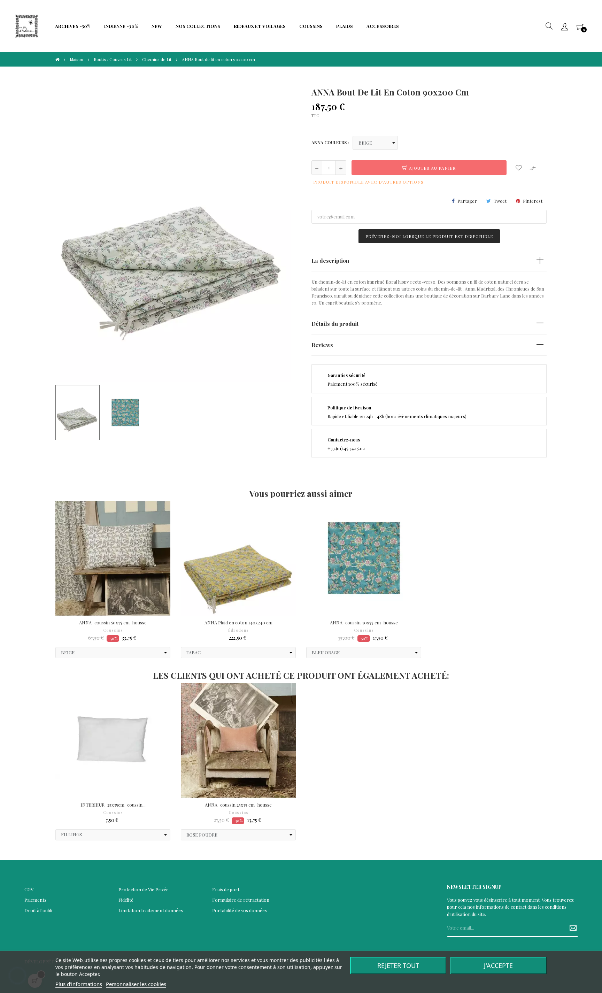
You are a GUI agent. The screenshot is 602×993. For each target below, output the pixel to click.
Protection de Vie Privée (143, 889)
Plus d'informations (78, 983)
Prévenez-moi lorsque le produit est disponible (429, 236)
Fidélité (125, 900)
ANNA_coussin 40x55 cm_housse (364, 622)
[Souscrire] (570, 928)
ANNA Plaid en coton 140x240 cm (238, 622)
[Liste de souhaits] (519, 167)
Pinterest (532, 201)
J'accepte (498, 965)
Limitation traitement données (150, 910)
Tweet (500, 201)
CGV (28, 889)
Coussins (113, 630)
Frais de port (225, 889)
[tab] (429, 260)
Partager (467, 201)
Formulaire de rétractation (240, 900)
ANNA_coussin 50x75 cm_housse (113, 622)
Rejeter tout (398, 965)
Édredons (238, 630)
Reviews (322, 344)
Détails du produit (334, 323)
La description (330, 260)
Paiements (35, 900)
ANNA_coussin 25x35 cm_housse (238, 805)
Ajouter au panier (432, 168)
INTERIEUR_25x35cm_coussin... (113, 805)
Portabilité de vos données (239, 910)
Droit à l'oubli (38, 910)
